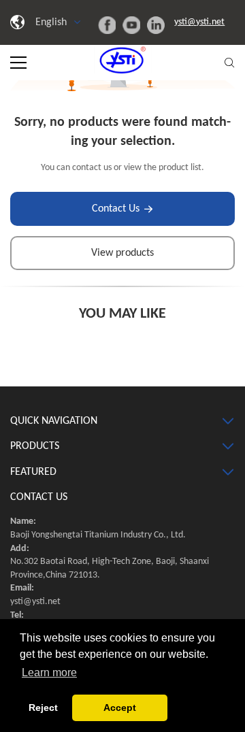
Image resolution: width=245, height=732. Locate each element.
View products (122, 253)
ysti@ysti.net (199, 22)
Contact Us (116, 208)
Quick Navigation (53, 421)
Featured (33, 472)
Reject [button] (43, 707)
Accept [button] (119, 707)
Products (34, 446)
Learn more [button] (49, 672)
